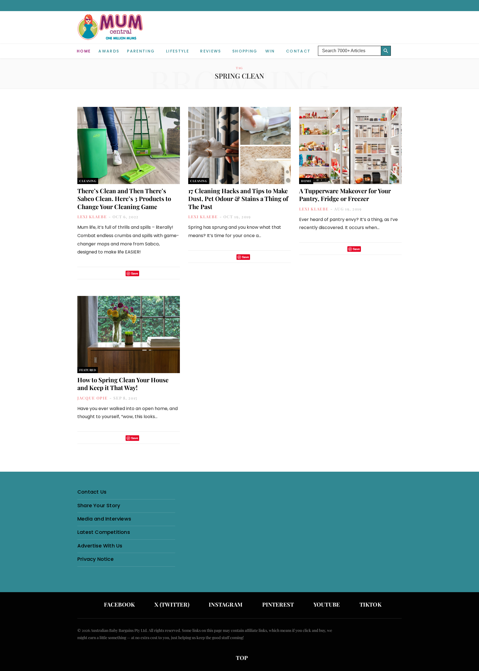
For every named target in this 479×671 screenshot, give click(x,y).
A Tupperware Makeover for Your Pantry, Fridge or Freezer (345, 195)
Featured (87, 370)
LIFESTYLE (177, 51)
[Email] (145, 273)
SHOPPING (245, 51)
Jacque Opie (92, 398)
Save (134, 273)
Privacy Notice (95, 559)
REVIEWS (210, 51)
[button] (397, 47)
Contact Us (91, 491)
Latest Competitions (103, 532)
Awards (108, 51)
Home (84, 51)
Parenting (141, 51)
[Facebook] (112, 273)
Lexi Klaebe (92, 216)
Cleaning (87, 181)
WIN (270, 51)
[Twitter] (119, 273)
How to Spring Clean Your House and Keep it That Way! (123, 384)
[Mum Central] (110, 32)
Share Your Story (98, 505)
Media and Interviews (104, 518)
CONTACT (298, 51)
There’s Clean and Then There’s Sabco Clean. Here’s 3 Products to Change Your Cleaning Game (124, 199)
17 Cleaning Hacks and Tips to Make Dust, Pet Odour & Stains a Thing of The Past (238, 199)
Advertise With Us (99, 545)
